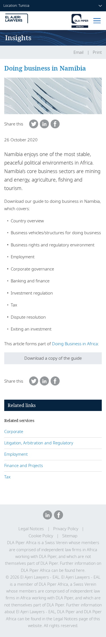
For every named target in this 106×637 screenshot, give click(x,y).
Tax (7, 477)
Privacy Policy (65, 529)
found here (75, 570)
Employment (16, 454)
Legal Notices (31, 529)
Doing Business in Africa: (75, 343)
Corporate (13, 431)
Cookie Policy (41, 536)
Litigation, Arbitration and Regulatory (38, 443)
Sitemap (69, 536)
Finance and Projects (23, 465)
